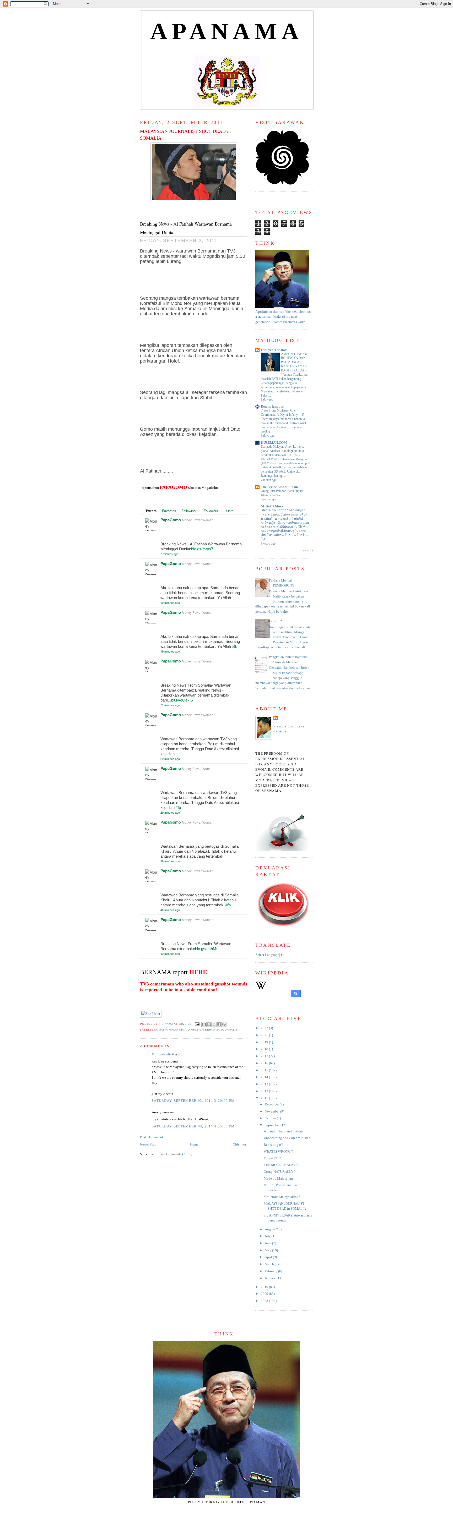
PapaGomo (170, 520)
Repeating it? (273, 1145)
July (268, 1236)
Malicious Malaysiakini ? (282, 1197)
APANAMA (227, 31)
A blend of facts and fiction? (284, 1131)
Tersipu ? (275, 621)
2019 (265, 1042)
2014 (265, 1077)
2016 (265, 1063)
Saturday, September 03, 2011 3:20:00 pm (193, 1101)
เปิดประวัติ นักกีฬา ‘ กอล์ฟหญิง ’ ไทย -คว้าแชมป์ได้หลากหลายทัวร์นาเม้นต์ (284, 514)
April (269, 1257)
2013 (265, 1084)
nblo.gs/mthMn (205, 948)
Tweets (151, 510)
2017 (265, 1056)
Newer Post (148, 1144)
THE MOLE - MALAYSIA (282, 1165)
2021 (265, 1035)
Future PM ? (272, 1158)
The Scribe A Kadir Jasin (279, 487)
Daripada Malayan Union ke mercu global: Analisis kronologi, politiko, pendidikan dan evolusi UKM (283, 451)
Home (194, 1144)
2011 (265, 1098)
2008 (265, 1301)
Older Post (240, 1144)
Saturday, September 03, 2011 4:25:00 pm (193, 1126)
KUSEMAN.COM (274, 443)
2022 (265, 1028)
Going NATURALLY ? (280, 1172)
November (272, 1111)
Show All (308, 550)
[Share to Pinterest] (223, 1024)
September (273, 1125)
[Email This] (204, 1024)
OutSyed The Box (274, 350)
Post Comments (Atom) (175, 1154)
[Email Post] (197, 1023)
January (271, 1278)
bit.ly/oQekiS (182, 700)
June (268, 1243)
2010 (265, 1287)
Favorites (169, 510)
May (268, 1250)
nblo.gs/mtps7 (201, 549)
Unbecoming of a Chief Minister (287, 1138)
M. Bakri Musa (272, 506)
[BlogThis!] (209, 1024)
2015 (265, 1070)
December (272, 1104)
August (270, 1229)
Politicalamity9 (163, 1054)
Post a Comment (151, 1137)
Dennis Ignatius (272, 406)
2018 (265, 1049)
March (270, 1264)
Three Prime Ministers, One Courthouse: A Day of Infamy (280, 413)
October (271, 1118)
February (271, 1271)
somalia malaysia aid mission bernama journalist (197, 1029)
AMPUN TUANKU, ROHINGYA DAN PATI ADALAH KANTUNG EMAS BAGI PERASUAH (294, 362)
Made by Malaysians (278, 1178)
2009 (265, 1294)
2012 (265, 1091)
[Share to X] (214, 1024)
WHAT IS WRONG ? (278, 1151)
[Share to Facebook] (219, 1024)
